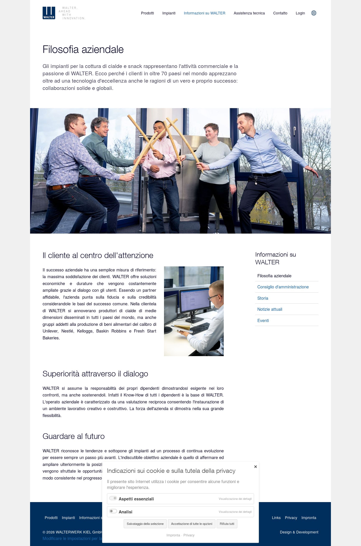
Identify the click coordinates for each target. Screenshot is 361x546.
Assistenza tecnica (249, 12)
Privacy (291, 517)
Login (300, 12)
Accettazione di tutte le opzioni (191, 523)
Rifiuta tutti (227, 523)
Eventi (263, 320)
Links (276, 517)
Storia (262, 298)
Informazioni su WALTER (204, 12)
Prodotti (147, 12)
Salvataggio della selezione (145, 523)
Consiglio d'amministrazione (283, 287)
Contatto (280, 12)
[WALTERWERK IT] (77, 13)
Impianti (168, 12)
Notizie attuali (269, 309)
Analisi (125, 512)
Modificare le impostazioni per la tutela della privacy (90, 538)
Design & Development (299, 531)
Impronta (308, 517)
